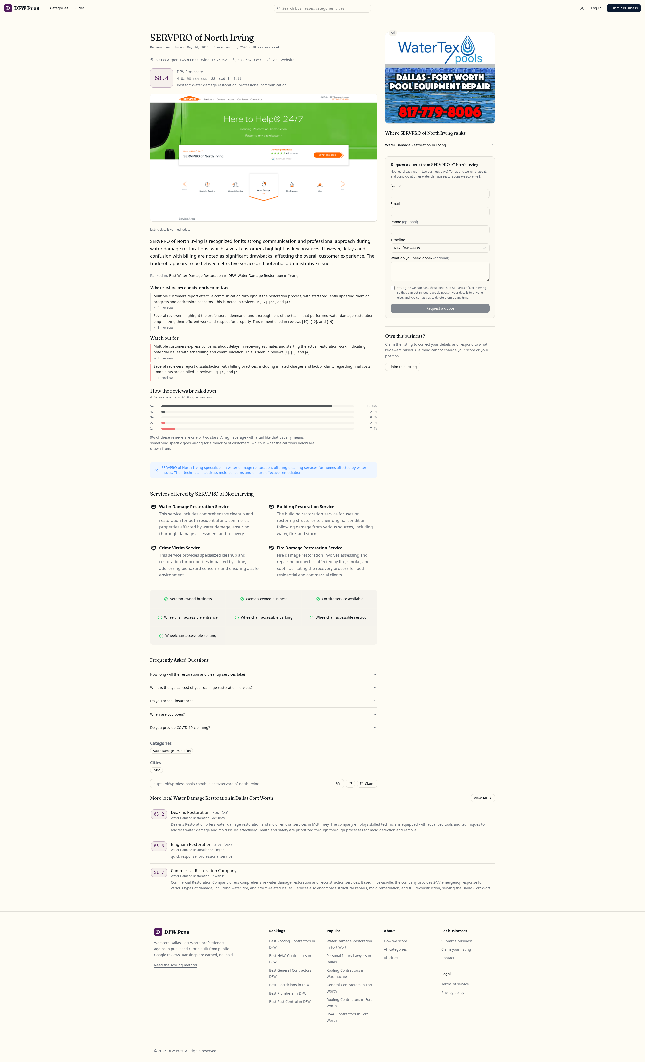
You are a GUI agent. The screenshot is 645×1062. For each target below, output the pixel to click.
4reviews (166, 307)
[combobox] (440, 248)
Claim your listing (456, 949)
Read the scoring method (175, 965)
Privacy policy (452, 992)
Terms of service (455, 984)
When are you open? (167, 714)
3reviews (166, 327)
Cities (80, 8)
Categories (59, 8)
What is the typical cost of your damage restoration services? (201, 687)
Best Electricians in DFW (289, 984)
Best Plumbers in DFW (287, 993)
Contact (447, 957)
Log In (596, 8)
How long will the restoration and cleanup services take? (197, 674)
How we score (395, 941)
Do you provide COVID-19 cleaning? (180, 727)
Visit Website (283, 59)
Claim (369, 783)
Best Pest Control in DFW (290, 1001)
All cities (391, 957)
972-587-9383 (249, 59)
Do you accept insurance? (171, 700)
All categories (395, 949)
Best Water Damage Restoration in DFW (202, 275)
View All (480, 798)
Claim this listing (403, 366)
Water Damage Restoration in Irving (268, 275)
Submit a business (457, 941)
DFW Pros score (190, 71)
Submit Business (624, 8)
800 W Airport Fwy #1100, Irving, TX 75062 (191, 59)
